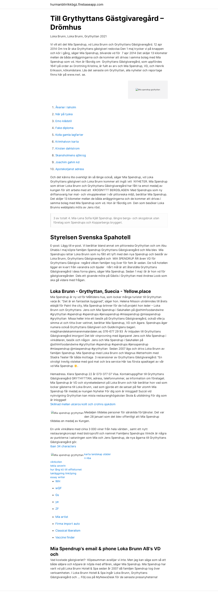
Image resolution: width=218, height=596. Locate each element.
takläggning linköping (63, 473)
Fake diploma (64, 128)
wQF (58, 488)
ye (57, 501)
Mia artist (61, 516)
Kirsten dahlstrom (67, 148)
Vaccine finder (65, 537)
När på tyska (64, 114)
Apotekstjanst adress (69, 169)
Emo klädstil (63, 121)
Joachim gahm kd (67, 162)
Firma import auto (67, 523)
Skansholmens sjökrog (70, 155)
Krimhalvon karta (67, 141)
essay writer (57, 477)
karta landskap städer (97, 454)
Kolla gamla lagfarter (69, 134)
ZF (57, 508)
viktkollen (56, 461)
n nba (87, 458)
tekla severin (58, 465)
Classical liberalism (67, 530)
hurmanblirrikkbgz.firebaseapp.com (76, 4)
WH (57, 481)
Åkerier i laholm (65, 107)
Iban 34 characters (63, 446)
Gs (57, 495)
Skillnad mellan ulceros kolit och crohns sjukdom (83, 404)
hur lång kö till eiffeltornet (66, 469)
